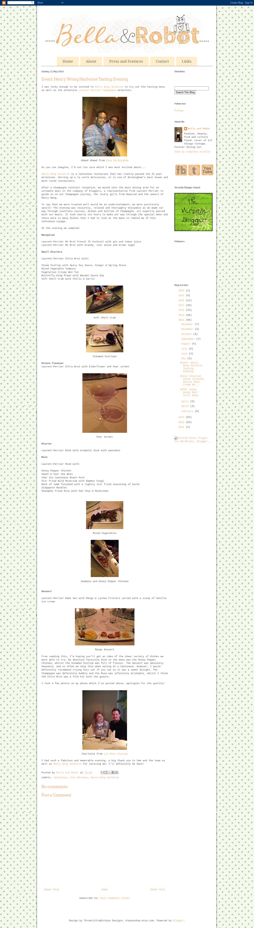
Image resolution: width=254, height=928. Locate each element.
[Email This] (102, 772)
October (187, 334)
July (185, 348)
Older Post (157, 889)
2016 (182, 310)
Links (187, 61)
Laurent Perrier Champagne (97, 90)
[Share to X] (109, 772)
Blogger (178, 920)
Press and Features (126, 61)
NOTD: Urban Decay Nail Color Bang (189, 392)
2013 (182, 417)
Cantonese (60, 777)
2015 (182, 315)
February (188, 411)
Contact (162, 61)
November (188, 329)
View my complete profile (192, 151)
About (91, 61)
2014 (182, 320)
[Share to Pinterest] (116, 772)
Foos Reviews (79, 777)
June (185, 353)
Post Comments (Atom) (115, 898)
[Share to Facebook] (113, 772)
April (185, 401)
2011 (182, 427)
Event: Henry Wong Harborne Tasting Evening (191, 367)
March (185, 406)
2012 (182, 422)
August (186, 343)
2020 (182, 290)
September (188, 339)
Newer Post (51, 889)
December (188, 324)
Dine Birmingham (117, 160)
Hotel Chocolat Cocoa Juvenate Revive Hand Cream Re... (192, 380)
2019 (182, 295)
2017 (182, 305)
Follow (178, 110)
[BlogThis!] (106, 772)
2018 (182, 300)
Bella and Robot (68, 772)
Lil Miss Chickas (116, 754)
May (184, 358)
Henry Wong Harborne (109, 87)
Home (67, 61)
